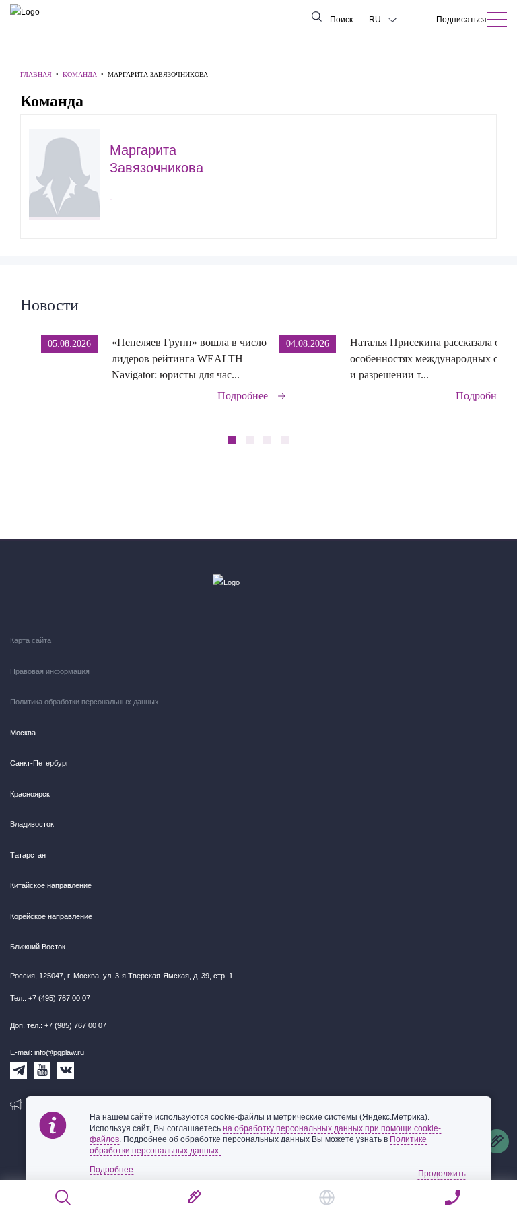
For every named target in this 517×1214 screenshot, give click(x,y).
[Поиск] (63, 1197)
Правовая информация (50, 671)
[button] (492, 359)
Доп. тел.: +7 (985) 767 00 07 (58, 1025)
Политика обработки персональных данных (84, 702)
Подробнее (242, 395)
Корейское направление (51, 916)
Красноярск (30, 794)
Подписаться (461, 19)
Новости (49, 305)
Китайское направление (51, 885)
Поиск (341, 19)
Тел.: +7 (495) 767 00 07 (50, 998)
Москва (23, 733)
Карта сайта (30, 640)
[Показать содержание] (497, 19)
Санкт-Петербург (39, 763)
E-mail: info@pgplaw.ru (47, 1052)
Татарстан (28, 855)
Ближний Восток (37, 947)
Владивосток (32, 824)
